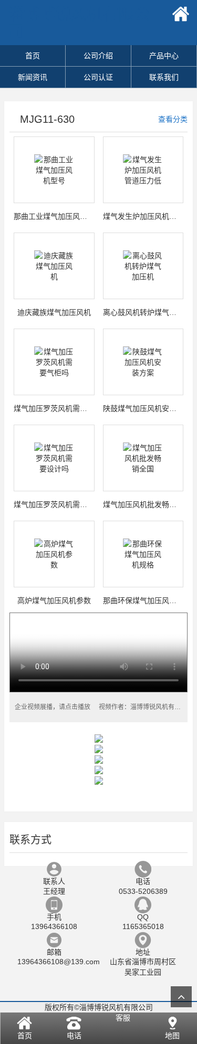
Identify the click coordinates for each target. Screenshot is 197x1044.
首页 (32, 55)
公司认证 (98, 77)
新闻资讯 (32, 77)
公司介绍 (98, 55)
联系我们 (164, 77)
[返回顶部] (181, 996)
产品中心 (164, 55)
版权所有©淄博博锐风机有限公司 (99, 1007)
